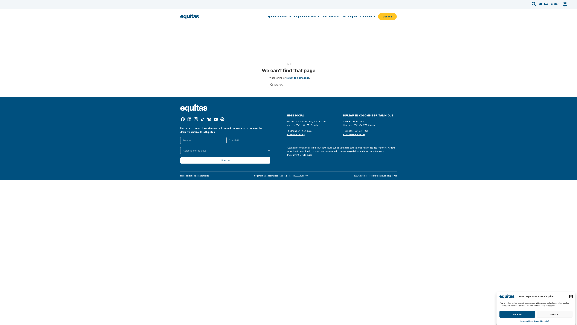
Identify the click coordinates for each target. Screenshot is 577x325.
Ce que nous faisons (305, 16)
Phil (395, 176)
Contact (555, 3)
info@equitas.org (296, 134)
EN (540, 3)
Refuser (554, 314)
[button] (570, 296)
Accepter (517, 314)
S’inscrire (225, 160)
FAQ (546, 3)
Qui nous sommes (278, 16)
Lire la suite (306, 154)
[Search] (271, 85)
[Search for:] (288, 85)
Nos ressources (331, 16)
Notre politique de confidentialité (534, 321)
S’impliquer (366, 16)
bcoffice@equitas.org (354, 134)
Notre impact (350, 16)
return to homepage (297, 77)
